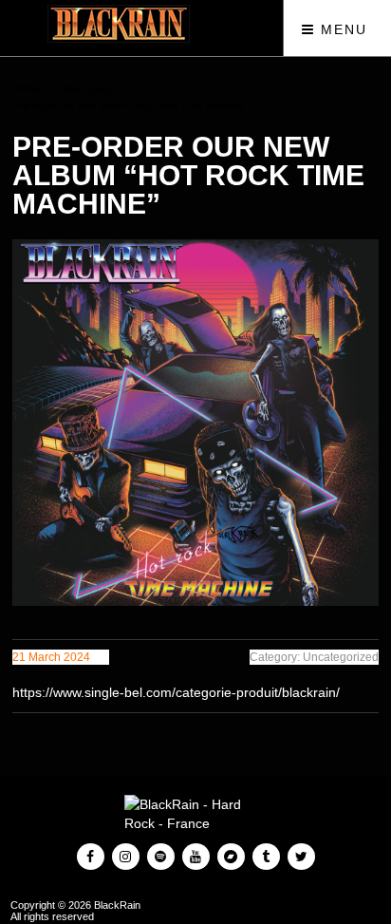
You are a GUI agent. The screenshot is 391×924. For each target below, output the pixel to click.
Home (26, 88)
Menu (341, 29)
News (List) (84, 88)
